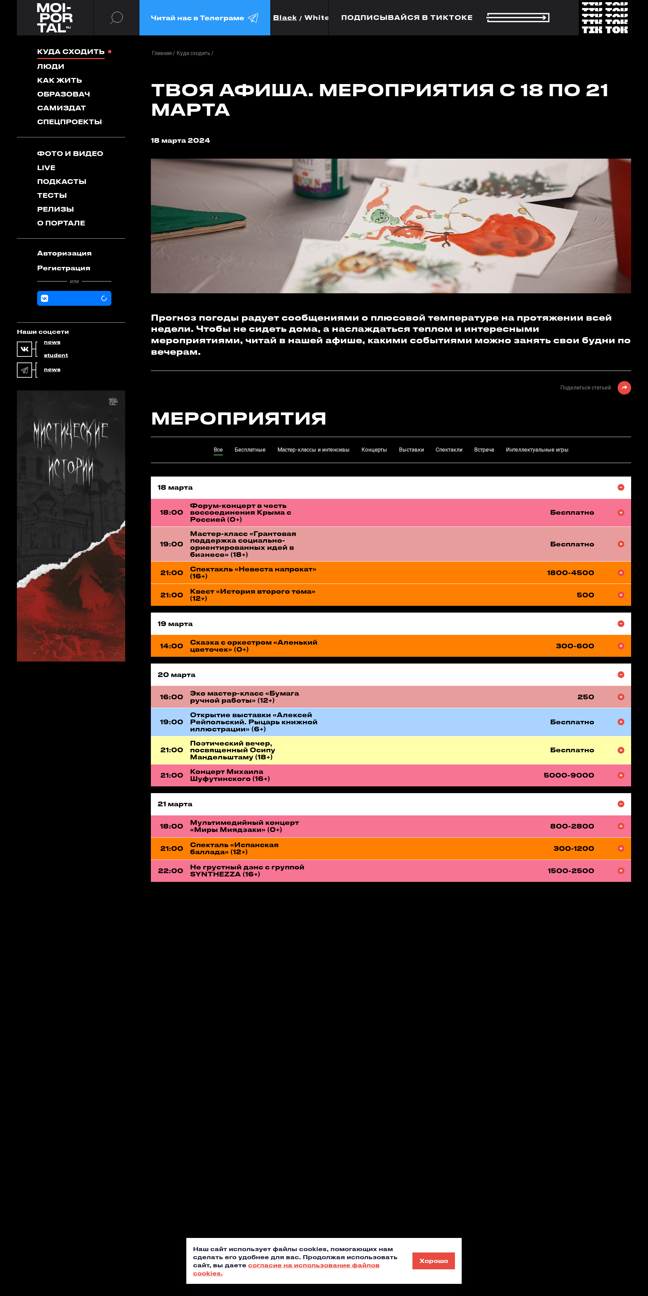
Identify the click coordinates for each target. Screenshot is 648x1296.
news (52, 342)
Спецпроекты (69, 122)
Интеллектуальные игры (537, 450)
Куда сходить (71, 51)
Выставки (411, 450)
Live (46, 167)
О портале (61, 223)
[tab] (74, 253)
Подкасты (61, 181)
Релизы (55, 209)
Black (285, 17)
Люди (50, 66)
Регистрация (63, 268)
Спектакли (449, 450)
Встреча (484, 450)
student (56, 355)
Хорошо (434, 1260)
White (317, 17)
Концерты (374, 450)
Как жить (59, 80)
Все (218, 450)
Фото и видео (70, 153)
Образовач (63, 94)
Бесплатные (250, 450)
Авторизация (64, 253)
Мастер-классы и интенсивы (313, 450)
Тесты (52, 195)
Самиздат (61, 108)
